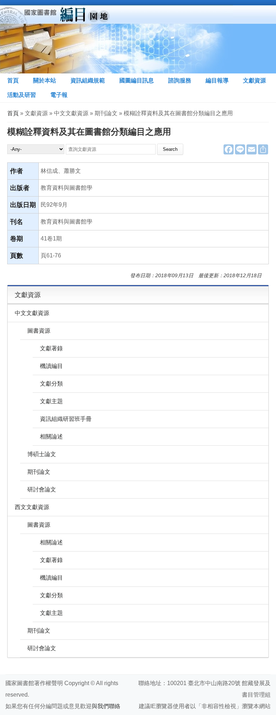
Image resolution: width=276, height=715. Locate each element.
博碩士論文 (41, 454)
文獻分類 (51, 384)
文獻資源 (254, 80)
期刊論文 (38, 472)
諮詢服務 (179, 80)
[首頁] (116, 36)
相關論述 (51, 436)
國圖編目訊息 (136, 80)
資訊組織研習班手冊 (66, 419)
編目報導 (217, 80)
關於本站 (44, 80)
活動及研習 (21, 95)
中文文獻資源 (32, 313)
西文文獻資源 (32, 507)
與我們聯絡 (106, 706)
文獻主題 (51, 401)
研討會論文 (41, 489)
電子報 (59, 95)
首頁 (13, 80)
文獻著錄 (51, 348)
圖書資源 (38, 331)
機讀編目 (51, 366)
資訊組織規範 (87, 80)
